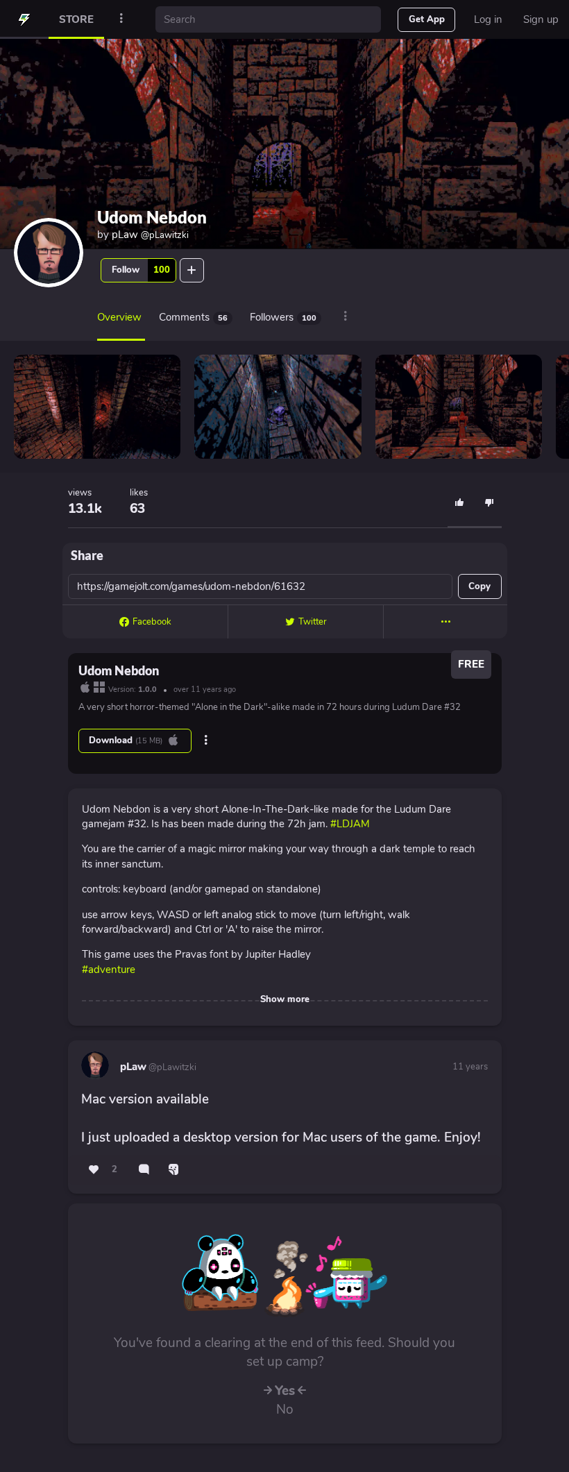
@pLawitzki (171, 1067)
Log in (488, 19)
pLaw (150, 235)
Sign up (541, 19)
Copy (479, 586)
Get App (427, 19)
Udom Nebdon (152, 217)
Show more (284, 999)
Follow (141, 270)
